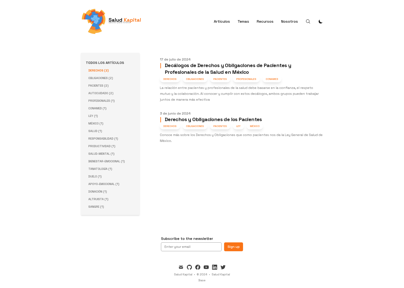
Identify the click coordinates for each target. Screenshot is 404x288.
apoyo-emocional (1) (103, 184)
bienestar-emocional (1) (106, 161)
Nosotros (289, 21)
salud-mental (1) (101, 154)
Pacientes (220, 79)
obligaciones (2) (100, 78)
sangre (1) (96, 207)
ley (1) (93, 116)
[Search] (308, 21)
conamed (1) (97, 108)
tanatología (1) (100, 169)
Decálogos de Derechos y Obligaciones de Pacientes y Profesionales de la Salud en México (225, 68)
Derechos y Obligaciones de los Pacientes (211, 119)
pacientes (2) (98, 85)
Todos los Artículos (105, 63)
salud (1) (95, 131)
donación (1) (97, 191)
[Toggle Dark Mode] (320, 21)
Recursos (265, 21)
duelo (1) (95, 176)
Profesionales (246, 79)
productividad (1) (101, 146)
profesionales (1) (101, 101)
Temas (243, 21)
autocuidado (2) (100, 93)
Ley (238, 126)
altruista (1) (98, 199)
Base (202, 280)
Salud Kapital (221, 274)
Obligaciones (195, 79)
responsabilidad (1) (103, 138)
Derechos (170, 79)
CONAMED (272, 79)
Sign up (233, 246)
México (255, 126)
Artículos (222, 21)
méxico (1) (95, 123)
